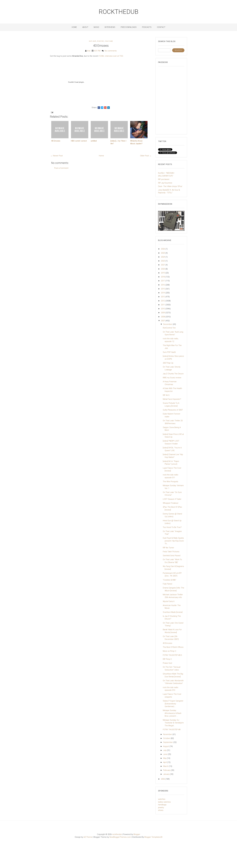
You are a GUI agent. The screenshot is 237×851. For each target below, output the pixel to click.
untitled (94, 141)
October (167, 738)
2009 (163, 313)
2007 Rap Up (168, 363)
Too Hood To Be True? (172, 527)
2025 (163, 253)
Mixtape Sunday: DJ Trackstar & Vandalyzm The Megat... (173, 723)
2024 (163, 257)
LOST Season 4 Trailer (172, 499)
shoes (160, 810)
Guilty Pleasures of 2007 (173, 410)
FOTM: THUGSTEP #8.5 (172, 655)
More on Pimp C (169, 651)
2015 (163, 289)
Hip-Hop (92, 41)
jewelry (161, 807)
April (165, 762)
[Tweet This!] (102, 107)
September (168, 742)
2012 (163, 301)
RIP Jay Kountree (165, 183)
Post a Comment (61, 168)
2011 (163, 305)
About (85, 27)
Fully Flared (167, 584)
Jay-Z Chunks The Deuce (173, 374)
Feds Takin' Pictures (171, 551)
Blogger (137, 834)
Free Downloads (129, 27)
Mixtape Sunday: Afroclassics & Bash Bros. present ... (172, 713)
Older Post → (145, 156)
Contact (161, 27)
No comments (111, 51)
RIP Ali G (166, 395)
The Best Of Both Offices (173, 647)
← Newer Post (57, 156)
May (165, 758)
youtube (109, 41)
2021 (163, 265)
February (167, 770)
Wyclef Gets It (168, 601)
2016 (163, 285)
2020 (163, 269)
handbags (162, 805)
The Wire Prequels (170, 481)
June (165, 754)
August (166, 746)
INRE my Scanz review (172, 378)
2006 (163, 779)
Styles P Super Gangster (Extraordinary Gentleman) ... (173, 704)
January (166, 774)
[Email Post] (52, 112)
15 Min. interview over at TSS (111, 56)
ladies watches (164, 802)
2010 (163, 309)
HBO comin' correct (79, 141)
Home (74, 27)
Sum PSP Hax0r (169, 352)
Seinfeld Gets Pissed (171, 555)
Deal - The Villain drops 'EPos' (170, 186)
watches (161, 799)
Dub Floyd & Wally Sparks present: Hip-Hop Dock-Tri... (173, 541)
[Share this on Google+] (105, 107)
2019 (163, 273)
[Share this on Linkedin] (108, 107)
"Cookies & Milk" (169, 580)
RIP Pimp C (167, 659)
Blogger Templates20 (153, 837)
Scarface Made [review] (172, 612)
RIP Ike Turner (168, 548)
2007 (163, 321)
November (167, 734)
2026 (163, 249)
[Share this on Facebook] (99, 107)
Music (96, 27)
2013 (163, 297)
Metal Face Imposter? (172, 399)
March (166, 766)
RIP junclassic (163, 179)
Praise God (167, 663)
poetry (100, 41)
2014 (163, 293)
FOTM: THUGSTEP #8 (171, 729)
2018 (163, 277)
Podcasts (147, 27)
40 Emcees (101, 45)
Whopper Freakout (170, 503)
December (168, 324)
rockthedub (118, 11)
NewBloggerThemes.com (120, 837)
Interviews (110, 27)
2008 (163, 317)
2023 (163, 261)
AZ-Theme (88, 837)
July (165, 750)
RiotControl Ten (169, 328)
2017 (163, 281)
